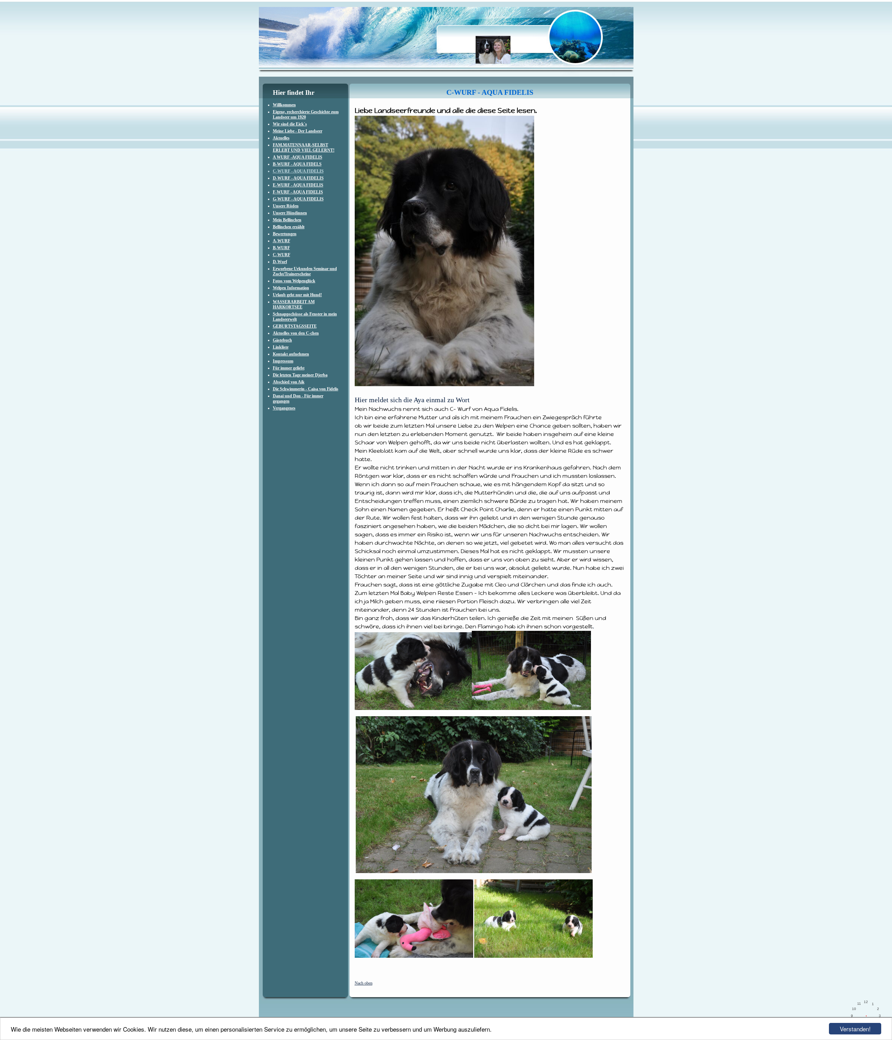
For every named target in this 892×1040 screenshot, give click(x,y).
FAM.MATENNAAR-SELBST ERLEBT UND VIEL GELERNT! (303, 148)
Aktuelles (281, 138)
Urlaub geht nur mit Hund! (297, 294)
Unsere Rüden (286, 206)
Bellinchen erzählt (289, 226)
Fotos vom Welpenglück (294, 280)
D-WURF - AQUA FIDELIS (298, 178)
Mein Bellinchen (287, 219)
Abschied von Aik (289, 382)
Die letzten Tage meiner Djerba (300, 375)
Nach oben (363, 983)
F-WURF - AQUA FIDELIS (298, 192)
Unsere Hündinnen (290, 213)
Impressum (283, 361)
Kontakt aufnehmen (291, 354)
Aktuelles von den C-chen (296, 333)
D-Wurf (280, 261)
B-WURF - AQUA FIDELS (297, 164)
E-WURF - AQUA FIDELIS (298, 185)
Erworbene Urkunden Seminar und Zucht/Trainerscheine (305, 271)
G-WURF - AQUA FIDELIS (298, 199)
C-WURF (281, 254)
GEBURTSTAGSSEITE (295, 326)
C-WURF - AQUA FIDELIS (298, 171)
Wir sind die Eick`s (290, 124)
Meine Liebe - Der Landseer (297, 131)
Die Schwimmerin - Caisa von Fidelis (305, 389)
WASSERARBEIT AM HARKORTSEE (294, 304)
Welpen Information (291, 287)
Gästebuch (282, 340)
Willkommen (284, 104)
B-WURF (281, 247)
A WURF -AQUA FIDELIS (297, 157)
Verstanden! (855, 1028)
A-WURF (281, 240)
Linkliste (281, 347)
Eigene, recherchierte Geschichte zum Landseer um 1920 (306, 114)
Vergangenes (284, 408)
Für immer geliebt (289, 368)
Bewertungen (285, 233)
